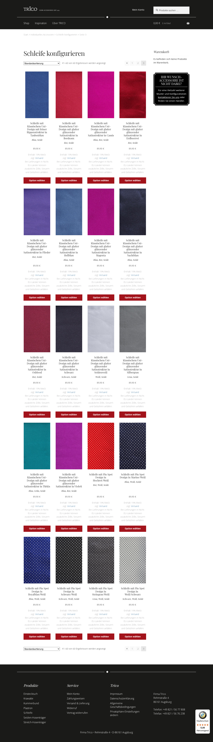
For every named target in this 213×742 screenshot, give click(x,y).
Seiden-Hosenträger (35, 717)
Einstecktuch (31, 694)
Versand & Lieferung (78, 703)
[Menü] (208, 711)
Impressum (116, 694)
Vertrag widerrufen (77, 712)
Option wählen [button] (37, 180)
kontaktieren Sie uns (168, 97)
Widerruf (72, 708)
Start (26, 34)
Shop (26, 23)
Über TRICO (58, 23)
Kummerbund (31, 703)
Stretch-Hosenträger (35, 722)
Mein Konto (138, 9)
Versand (39, 158)
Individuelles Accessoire (42, 34)
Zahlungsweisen (76, 698)
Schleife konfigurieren (66, 34)
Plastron (28, 708)
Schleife (28, 712)
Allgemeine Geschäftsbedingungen (123, 705)
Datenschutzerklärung (122, 698)
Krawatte (28, 698)
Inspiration (41, 23)
